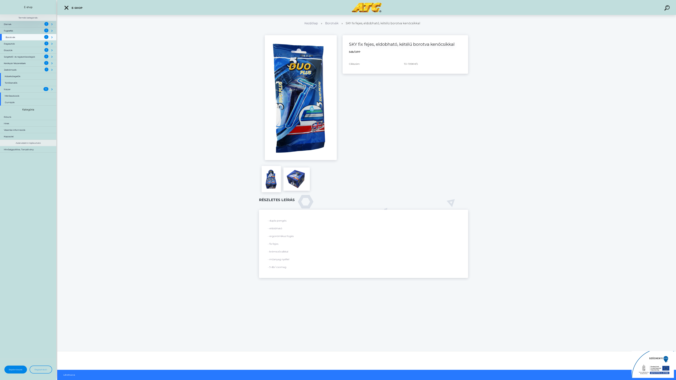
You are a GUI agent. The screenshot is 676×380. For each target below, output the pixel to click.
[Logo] (367, 7)
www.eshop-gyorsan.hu (89, 374)
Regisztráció (41, 369)
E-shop (77, 8)
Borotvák (332, 23)
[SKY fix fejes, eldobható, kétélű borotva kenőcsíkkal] (301, 36)
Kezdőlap (311, 23)
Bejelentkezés (15, 369)
